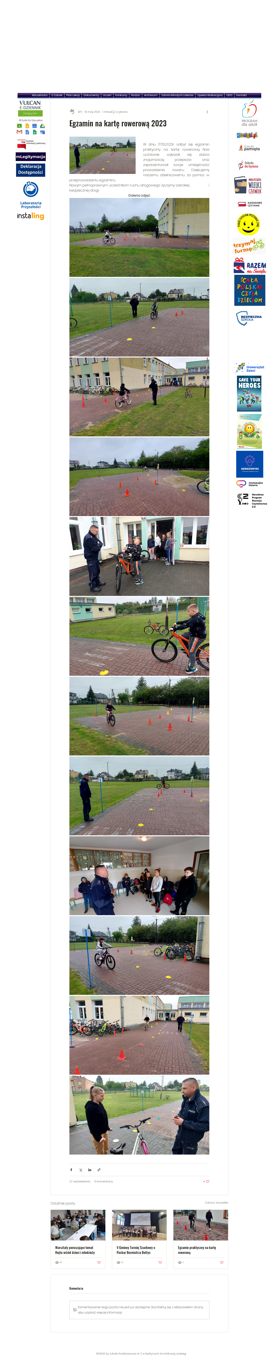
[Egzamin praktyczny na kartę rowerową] (200, 1225)
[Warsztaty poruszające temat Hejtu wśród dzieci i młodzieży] (78, 1225)
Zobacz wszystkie (216, 1203)
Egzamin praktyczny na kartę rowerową (197, 1250)
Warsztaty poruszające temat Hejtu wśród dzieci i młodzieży (75, 1250)
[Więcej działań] (207, 112)
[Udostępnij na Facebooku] (71, 1170)
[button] (139, 47)
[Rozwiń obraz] (139, 237)
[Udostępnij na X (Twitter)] (80, 1170)
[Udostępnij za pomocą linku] (99, 1170)
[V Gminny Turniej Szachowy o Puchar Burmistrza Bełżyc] (139, 1225)
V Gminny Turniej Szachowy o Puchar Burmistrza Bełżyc (136, 1250)
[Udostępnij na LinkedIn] (90, 1170)
